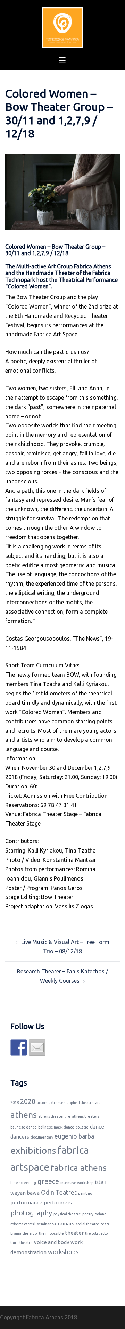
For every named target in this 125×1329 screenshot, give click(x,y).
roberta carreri (22, 1224)
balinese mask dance (56, 1127)
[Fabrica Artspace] (62, 27)
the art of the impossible (43, 1233)
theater (74, 1233)
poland (101, 1214)
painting (85, 1193)
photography (31, 1213)
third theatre (21, 1243)
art (97, 1102)
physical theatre (67, 1214)
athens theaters (85, 1116)
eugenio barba (74, 1136)
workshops (63, 1251)
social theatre (87, 1224)
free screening (23, 1182)
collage (82, 1127)
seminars (63, 1224)
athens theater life (54, 1116)
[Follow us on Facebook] (18, 1047)
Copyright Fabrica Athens (31, 1317)
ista (99, 1182)
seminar (44, 1224)
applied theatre (80, 1102)
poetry (87, 1214)
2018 (14, 1102)
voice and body (51, 1242)
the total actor (97, 1233)
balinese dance (23, 1127)
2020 (27, 1101)
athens (23, 1115)
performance (26, 1202)
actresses (57, 1102)
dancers (19, 1137)
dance (97, 1127)
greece (48, 1181)
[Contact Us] (37, 1047)
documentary (42, 1137)
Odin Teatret (59, 1192)
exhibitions (33, 1150)
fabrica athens (79, 1167)
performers (58, 1202)
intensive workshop (76, 1182)
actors (42, 1102)
